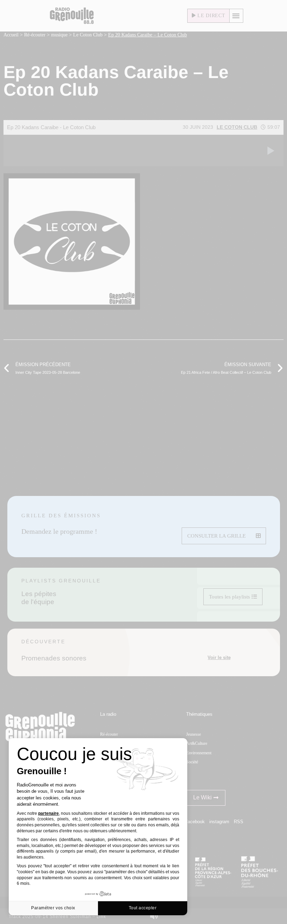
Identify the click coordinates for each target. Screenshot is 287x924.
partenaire (48, 813)
